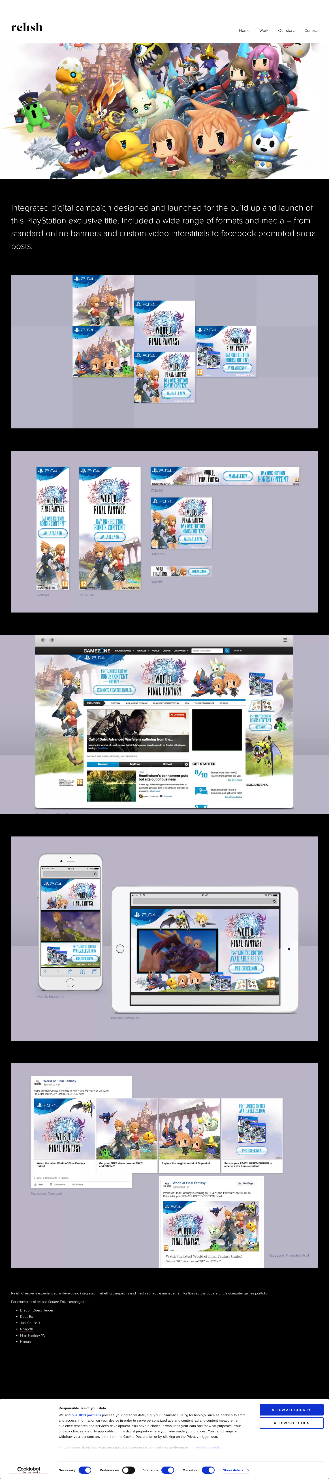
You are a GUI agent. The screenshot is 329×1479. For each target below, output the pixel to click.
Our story (286, 30)
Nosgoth (26, 1329)
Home (244, 30)
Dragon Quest (31, 1310)
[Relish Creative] (26, 26)
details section (211, 1447)
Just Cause (28, 1323)
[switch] (128, 1470)
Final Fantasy (30, 1335)
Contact (311, 30)
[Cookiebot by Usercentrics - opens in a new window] (29, 1470)
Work (263, 30)
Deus (24, 1316)
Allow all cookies (292, 1410)
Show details (233, 1470)
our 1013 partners (86, 1415)
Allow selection (292, 1423)
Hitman (25, 1341)
